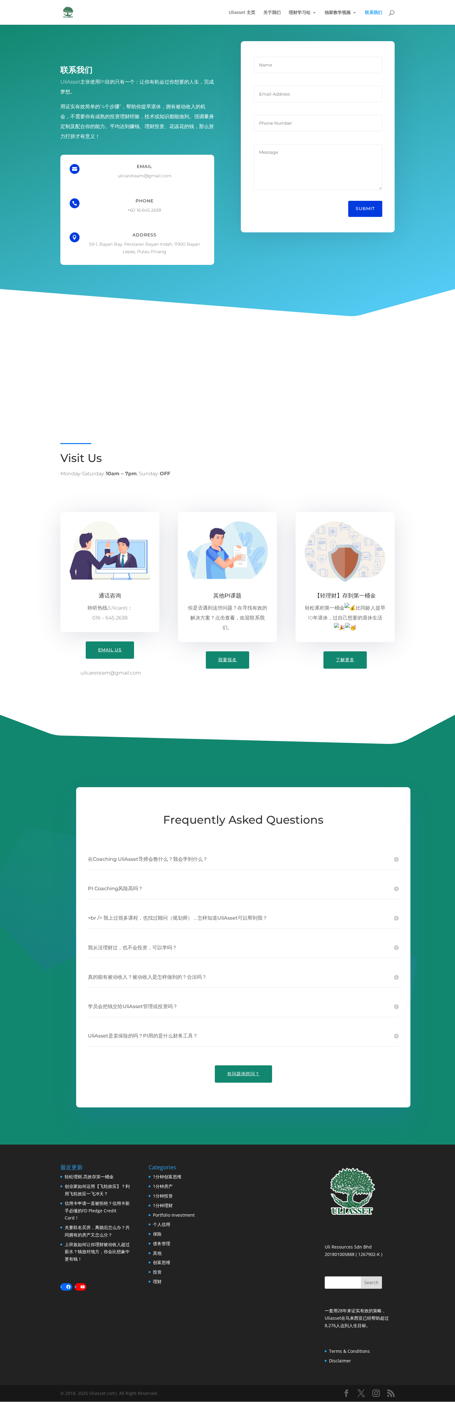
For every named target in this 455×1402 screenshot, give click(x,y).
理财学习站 (299, 12)
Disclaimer (340, 1361)
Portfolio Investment (174, 1215)
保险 (157, 1234)
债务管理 (161, 1243)
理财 (157, 1281)
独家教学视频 (338, 12)
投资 (157, 1272)
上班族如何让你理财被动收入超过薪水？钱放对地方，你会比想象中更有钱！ (97, 1251)
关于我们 (272, 12)
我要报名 (227, 659)
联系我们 (373, 12)
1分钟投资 (163, 1196)
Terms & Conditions (349, 1351)
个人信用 (161, 1224)
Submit (365, 208)
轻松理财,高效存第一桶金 (89, 1177)
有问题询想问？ (243, 1073)
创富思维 (161, 1262)
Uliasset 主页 (242, 12)
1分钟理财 (163, 1205)
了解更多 (345, 659)
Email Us (110, 650)
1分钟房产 (163, 1186)
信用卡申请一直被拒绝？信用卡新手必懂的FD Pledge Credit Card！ (97, 1210)
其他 (157, 1253)
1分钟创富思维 (167, 1177)
